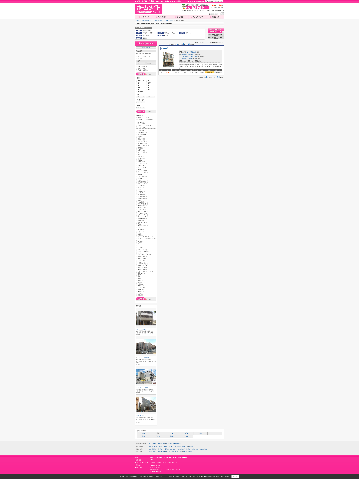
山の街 (190, 451)
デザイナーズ (142, 141)
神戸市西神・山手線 (187, 56)
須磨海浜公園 (174, 451)
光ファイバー (142, 249)
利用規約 (138, 465)
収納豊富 (141, 242)
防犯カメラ (141, 262)
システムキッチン (143, 213)
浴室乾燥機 (141, 220)
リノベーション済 (143, 145)
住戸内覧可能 (142, 269)
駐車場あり (141, 273)
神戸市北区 (169, 443)
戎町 (194, 52)
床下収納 (141, 235)
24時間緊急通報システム (145, 258)
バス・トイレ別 (143, 216)
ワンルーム (141, 80)
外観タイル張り (143, 207)
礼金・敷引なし (142, 68)
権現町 (144, 436)
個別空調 (141, 295)
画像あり (140, 125)
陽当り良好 (141, 138)
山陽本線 (184, 58)
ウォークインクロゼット (145, 237)
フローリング (142, 183)
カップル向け (142, 176)
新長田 (190, 58)
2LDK (139, 85)
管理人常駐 (141, 158)
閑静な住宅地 (142, 140)
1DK (139, 82)
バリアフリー (142, 152)
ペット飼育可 (142, 132)
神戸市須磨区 (189, 52)
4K (138, 89)
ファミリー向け (143, 180)
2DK (149, 84)
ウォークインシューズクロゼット (146, 239)
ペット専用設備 (143, 134)
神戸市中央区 (177, 443)
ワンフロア (141, 287)
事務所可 (141, 149)
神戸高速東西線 (203, 449)
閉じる (235, 476)
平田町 (186, 436)
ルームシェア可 (143, 173)
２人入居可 (141, 151)
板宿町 (144, 433)
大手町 (186, 433)
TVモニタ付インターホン (145, 254)
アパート (140, 56)
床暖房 (140, 233)
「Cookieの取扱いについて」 (210, 476)
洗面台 (140, 224)
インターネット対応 (144, 251)
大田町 (172, 433)
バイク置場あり (143, 202)
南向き (140, 278)
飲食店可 (141, 291)
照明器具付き (142, 198)
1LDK (149, 82)
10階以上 (141, 284)
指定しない (141, 118)
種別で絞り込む (146, 48)
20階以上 (141, 286)
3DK (139, 87)
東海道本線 (195, 449)
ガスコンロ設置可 (143, 171)
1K (148, 80)
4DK (149, 89)
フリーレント (142, 163)
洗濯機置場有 (142, 205)
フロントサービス (143, 265)
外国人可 (141, 169)
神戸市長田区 (161, 443)
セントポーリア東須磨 (142, 387)
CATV (140, 247)
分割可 (140, 154)
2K (138, 84)
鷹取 (159, 451)
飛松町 (172, 436)
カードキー (141, 165)
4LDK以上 (140, 91)
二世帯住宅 (141, 161)
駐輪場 (140, 200)
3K (148, 85)
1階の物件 (141, 282)
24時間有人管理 (143, 264)
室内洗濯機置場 (143, 182)
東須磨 (163, 451)
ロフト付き (141, 185)
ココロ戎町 (164, 48)
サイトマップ (139, 467)
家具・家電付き (143, 204)
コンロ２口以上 (143, 209)
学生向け (141, 174)
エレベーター (142, 196)
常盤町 (158, 436)
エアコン (141, 231)
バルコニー (141, 191)
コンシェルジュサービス (145, 271)
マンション (147, 56)
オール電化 (141, 194)
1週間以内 (150, 119)
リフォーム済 (142, 143)
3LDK (149, 87)
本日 (149, 118)
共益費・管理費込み (143, 70)
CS (139, 244)
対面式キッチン (143, 215)
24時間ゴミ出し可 (143, 267)
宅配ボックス (142, 256)
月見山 (168, 451)
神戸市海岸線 (179, 449)
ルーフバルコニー (143, 193)
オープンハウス (143, 167)
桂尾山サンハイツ (141, 415)
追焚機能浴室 (142, 218)
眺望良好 (141, 160)
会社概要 (138, 460)
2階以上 (141, 275)
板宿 (192, 54)
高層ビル (141, 289)
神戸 (181, 451)
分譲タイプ (141, 156)
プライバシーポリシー (142, 462)
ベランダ (141, 189)
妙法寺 (185, 451)
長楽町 (191, 446)
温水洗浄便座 (142, 222)
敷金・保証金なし (142, 66)
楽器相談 (141, 136)
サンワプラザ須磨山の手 (143, 357)
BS (139, 245)
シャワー (141, 227)
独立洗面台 (141, 229)
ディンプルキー (143, 260)
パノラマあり (141, 127)
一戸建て (140, 58)
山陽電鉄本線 (186, 54)
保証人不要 (141, 147)
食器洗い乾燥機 (143, 211)
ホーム (138, 457)
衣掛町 (200, 433)
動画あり (150, 125)
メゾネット (141, 187)
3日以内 (140, 119)
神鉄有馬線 (187, 449)
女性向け (141, 178)
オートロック (142, 253)
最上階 (140, 276)
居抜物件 (141, 293)
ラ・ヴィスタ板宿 (141, 329)
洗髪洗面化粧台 (143, 226)
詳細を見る (209, 72)
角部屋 (140, 280)
